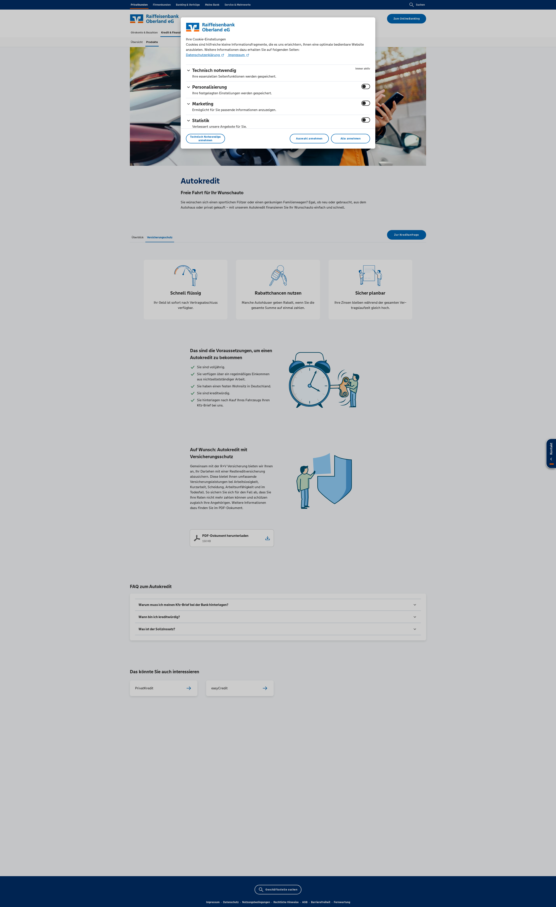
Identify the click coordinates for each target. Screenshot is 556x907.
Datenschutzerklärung (203, 55)
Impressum (236, 55)
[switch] (365, 86)
